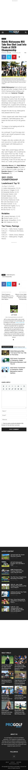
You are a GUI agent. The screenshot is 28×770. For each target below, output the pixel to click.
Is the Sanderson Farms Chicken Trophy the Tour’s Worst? (20, 697)
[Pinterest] (14, 57)
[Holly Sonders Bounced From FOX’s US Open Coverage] (7, 705)
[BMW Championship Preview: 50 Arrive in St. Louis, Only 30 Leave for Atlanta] (5, 571)
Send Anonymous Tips (14, 763)
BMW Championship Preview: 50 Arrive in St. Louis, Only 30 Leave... (17, 571)
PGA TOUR (4, 38)
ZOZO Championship (7, 276)
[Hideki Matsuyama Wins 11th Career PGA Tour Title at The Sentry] (5, 353)
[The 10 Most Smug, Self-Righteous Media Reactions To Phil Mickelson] (21, 660)
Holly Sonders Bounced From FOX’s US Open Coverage (7, 712)
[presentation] (3, 386)
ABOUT (7, 762)
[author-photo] (14, 312)
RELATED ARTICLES (7, 347)
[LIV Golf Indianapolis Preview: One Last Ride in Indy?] (5, 564)
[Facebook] (4, 57)
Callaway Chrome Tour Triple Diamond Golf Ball (18, 592)
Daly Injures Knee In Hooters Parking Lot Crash (7, 682)
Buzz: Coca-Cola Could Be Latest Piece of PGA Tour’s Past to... (18, 601)
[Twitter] (9, 57)
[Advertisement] (14, 16)
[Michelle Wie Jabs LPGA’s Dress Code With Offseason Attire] (21, 705)
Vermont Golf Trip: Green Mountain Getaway (17, 555)
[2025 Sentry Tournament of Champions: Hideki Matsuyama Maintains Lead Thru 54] (5, 360)
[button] (2, 32)
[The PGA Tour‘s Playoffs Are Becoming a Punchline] (5, 579)
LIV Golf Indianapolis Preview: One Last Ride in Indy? (18, 563)
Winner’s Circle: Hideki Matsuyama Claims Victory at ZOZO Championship (20, 297)
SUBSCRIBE (18, 762)
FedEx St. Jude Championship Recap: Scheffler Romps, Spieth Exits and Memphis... (17, 609)
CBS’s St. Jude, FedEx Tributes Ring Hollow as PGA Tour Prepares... (18, 586)
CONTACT (12, 762)
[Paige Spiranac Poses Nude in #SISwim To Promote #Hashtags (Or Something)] (21, 675)
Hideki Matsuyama (10, 274)
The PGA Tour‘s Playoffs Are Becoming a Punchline (18, 577)
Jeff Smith (8, 52)
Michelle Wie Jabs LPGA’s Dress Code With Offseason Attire (20, 712)
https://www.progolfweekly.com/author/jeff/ (14, 317)
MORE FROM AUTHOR (19, 347)
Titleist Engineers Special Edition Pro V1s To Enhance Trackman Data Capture (7, 297)
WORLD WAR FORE (20, 322)
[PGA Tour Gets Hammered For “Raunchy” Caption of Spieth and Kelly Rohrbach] (7, 690)
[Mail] (14, 340)
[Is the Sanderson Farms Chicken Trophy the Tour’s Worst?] (21, 690)
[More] (19, 57)
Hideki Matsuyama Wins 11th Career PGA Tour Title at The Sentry (18, 352)
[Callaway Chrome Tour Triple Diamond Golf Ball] (5, 594)
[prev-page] (3, 377)
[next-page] (5, 377)
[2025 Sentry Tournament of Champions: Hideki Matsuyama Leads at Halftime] (5, 369)
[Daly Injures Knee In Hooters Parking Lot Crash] (7, 675)
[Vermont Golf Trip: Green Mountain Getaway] (5, 556)
